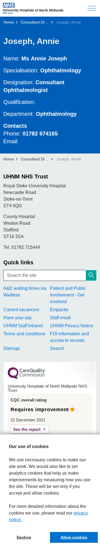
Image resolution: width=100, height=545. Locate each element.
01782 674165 (40, 134)
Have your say (17, 317)
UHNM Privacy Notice (71, 325)
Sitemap (11, 348)
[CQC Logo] (26, 377)
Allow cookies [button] (74, 537)
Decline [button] (24, 537)
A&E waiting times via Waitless (24, 291)
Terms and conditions (24, 333)
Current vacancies (21, 309)
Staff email (60, 317)
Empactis (59, 309)
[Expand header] (91, 8)
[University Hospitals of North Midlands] (33, 8)
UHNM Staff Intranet (23, 325)
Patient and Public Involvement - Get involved (68, 295)
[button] (91, 275)
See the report (27, 429)
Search (57, 348)
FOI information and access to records (69, 337)
